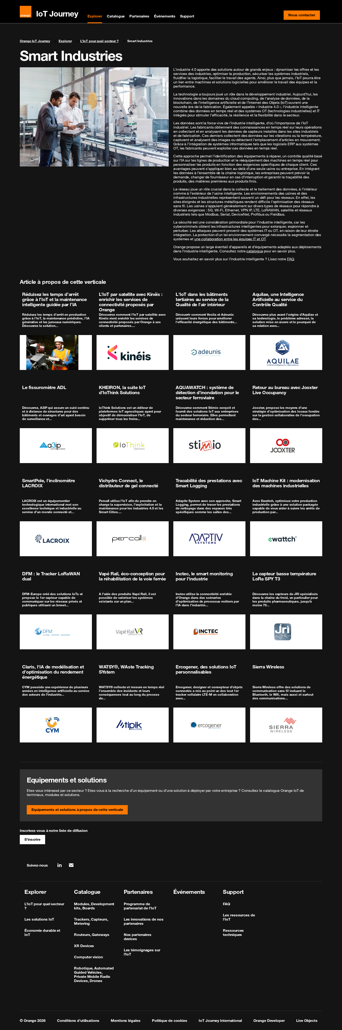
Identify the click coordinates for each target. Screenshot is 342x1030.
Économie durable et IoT (42, 932)
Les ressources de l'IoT (239, 917)
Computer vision (88, 957)
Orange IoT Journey (35, 41)
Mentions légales (125, 1020)
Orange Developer (269, 1020)
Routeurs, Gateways (91, 934)
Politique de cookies (169, 1020)
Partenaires (139, 16)
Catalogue (116, 16)
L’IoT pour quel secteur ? (99, 41)
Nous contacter (304, 16)
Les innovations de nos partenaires (144, 921)
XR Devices (84, 945)
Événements (164, 16)
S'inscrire (32, 839)
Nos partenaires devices (138, 936)
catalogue (254, 251)
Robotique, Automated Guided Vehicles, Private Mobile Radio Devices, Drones (94, 974)
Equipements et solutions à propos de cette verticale (77, 809)
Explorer (94, 16)
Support (187, 16)
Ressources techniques (233, 932)
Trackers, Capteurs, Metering (91, 921)
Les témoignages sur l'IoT (142, 952)
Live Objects (307, 1020)
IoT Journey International (220, 1020)
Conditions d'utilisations (78, 1020)
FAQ (290, 259)
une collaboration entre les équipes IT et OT (230, 239)
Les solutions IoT (39, 919)
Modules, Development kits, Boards (94, 905)
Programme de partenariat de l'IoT (140, 905)
